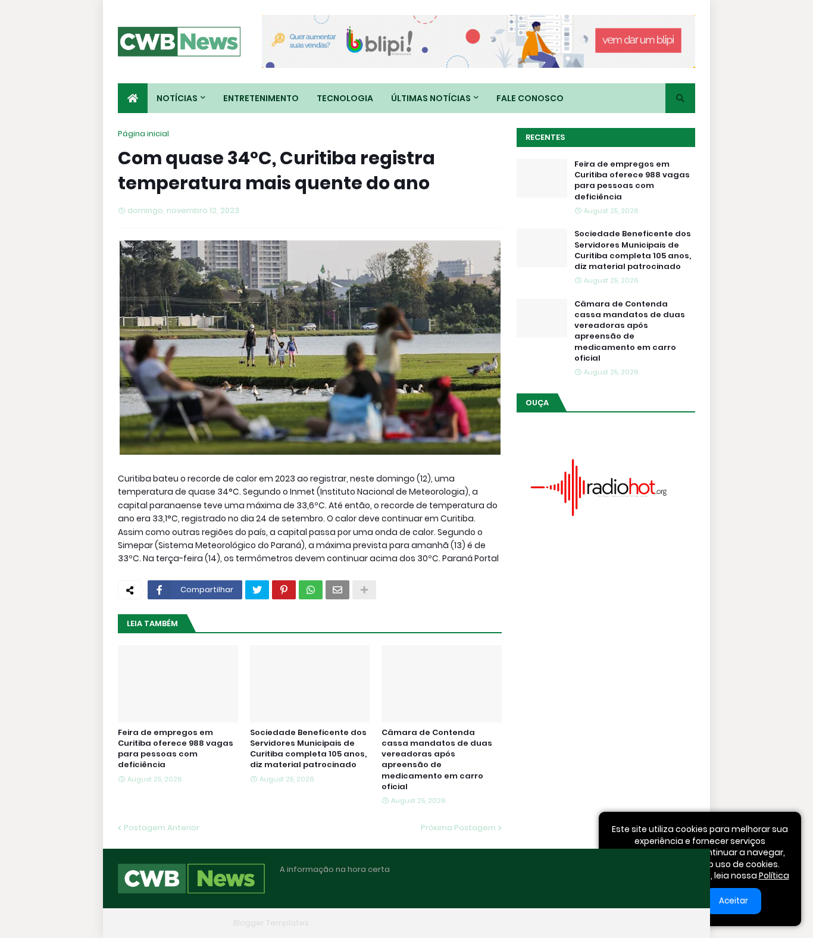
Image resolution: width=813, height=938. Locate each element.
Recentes (545, 137)
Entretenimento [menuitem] (261, 98)
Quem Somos (564, 922)
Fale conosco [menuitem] (530, 98)
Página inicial (143, 133)
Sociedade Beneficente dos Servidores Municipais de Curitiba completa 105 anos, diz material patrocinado (308, 749)
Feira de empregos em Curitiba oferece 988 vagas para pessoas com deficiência (175, 749)
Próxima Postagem (458, 827)
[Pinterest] (284, 589)
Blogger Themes (196, 922)
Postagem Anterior (161, 827)
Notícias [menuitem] (177, 98)
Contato (621, 922)
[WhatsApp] (311, 589)
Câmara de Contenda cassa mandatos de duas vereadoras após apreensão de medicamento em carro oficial (437, 759)
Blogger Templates (271, 922)
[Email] (337, 589)
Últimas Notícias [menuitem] (431, 98)
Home (512, 922)
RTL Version (673, 922)
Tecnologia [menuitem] (345, 98)
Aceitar (733, 900)
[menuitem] (133, 98)
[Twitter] (257, 589)
